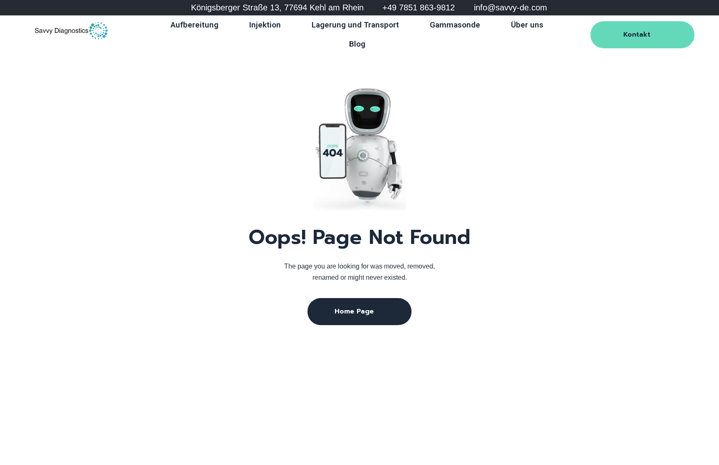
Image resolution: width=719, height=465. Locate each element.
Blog (357, 44)
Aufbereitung (194, 25)
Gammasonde (455, 25)
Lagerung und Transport (355, 25)
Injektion (265, 25)
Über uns (527, 25)
